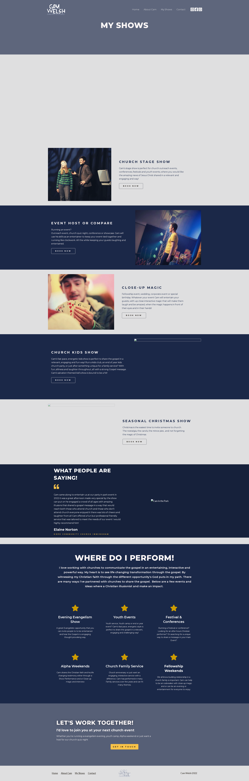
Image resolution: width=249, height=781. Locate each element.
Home (135, 9)
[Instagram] (192, 9)
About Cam (150, 9)
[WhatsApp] (200, 9)
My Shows (166, 9)
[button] (131, 186)
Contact (181, 9)
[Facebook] (196, 9)
